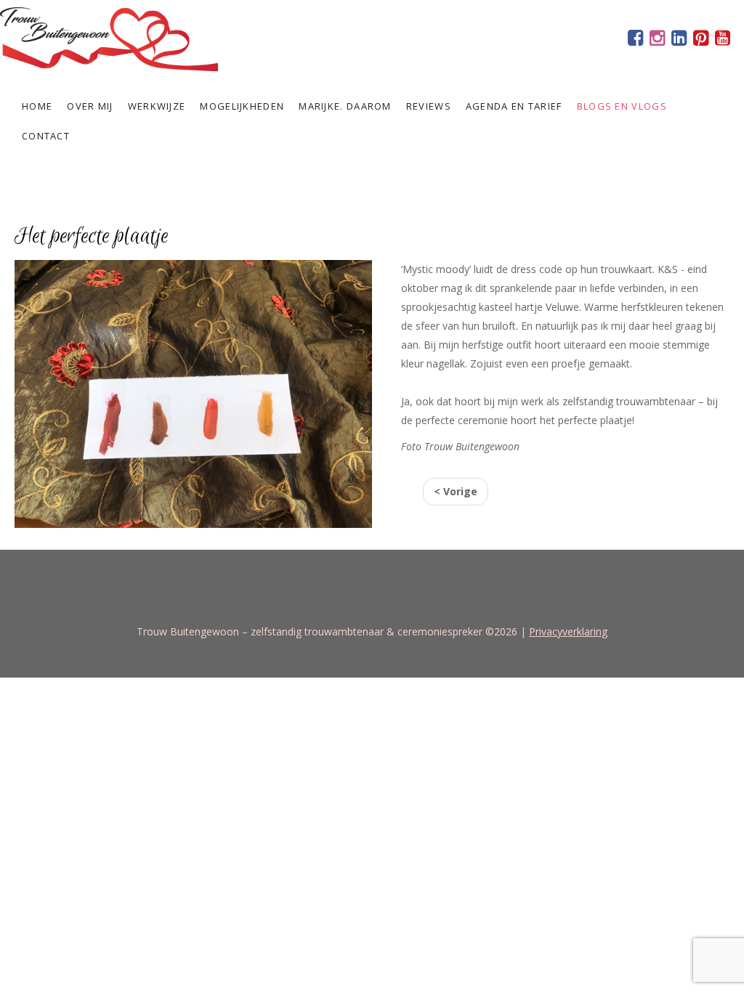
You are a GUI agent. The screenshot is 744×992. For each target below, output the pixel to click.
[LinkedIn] (678, 39)
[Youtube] (722, 39)
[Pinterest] (700, 39)
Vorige (455, 491)
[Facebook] (635, 39)
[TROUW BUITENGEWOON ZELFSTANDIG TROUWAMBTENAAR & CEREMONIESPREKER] (109, 37)
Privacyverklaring (568, 631)
